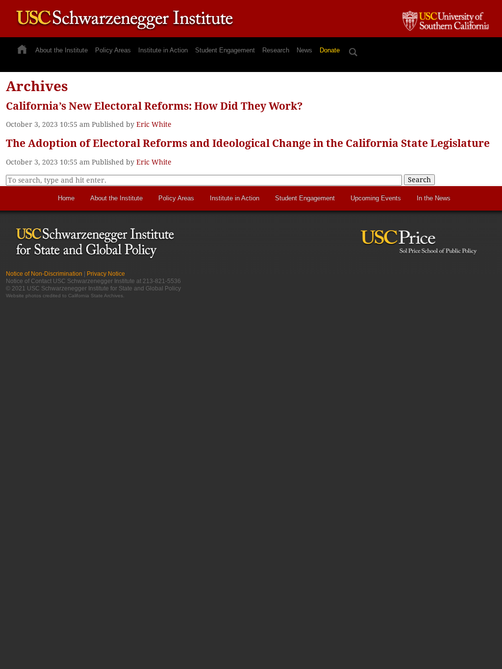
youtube (489, 277)
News (304, 50)
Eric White (154, 124)
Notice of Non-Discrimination (44, 273)
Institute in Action (163, 50)
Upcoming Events (376, 198)
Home (66, 198)
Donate (330, 50)
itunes (472, 277)
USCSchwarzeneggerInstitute (124, 21)
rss (455, 277)
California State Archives (95, 295)
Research (275, 50)
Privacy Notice (106, 273)
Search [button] (419, 180)
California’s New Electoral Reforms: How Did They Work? (154, 106)
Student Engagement (225, 50)
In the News (434, 198)
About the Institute (61, 50)
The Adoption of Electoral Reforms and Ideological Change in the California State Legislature (248, 143)
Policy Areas (113, 50)
